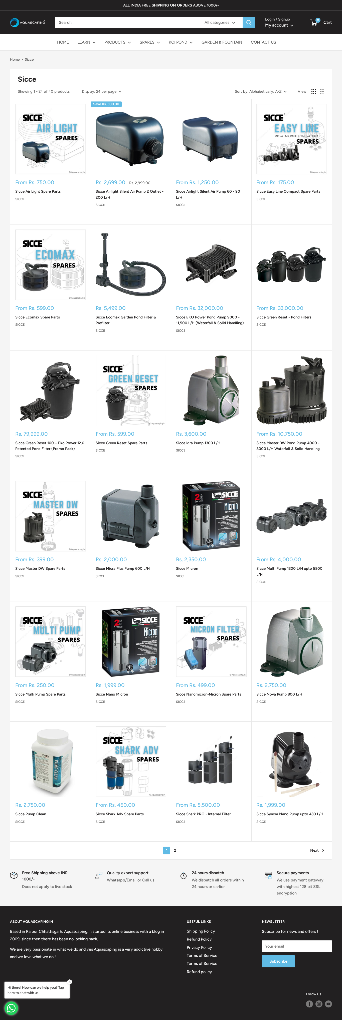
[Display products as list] (322, 91)
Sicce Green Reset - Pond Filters (283, 317)
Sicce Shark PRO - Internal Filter (203, 814)
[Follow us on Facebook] (309, 1003)
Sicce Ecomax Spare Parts (37, 317)
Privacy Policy (199, 947)
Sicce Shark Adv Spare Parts (120, 814)
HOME (63, 42)
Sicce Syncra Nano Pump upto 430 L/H (289, 814)
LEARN (84, 42)
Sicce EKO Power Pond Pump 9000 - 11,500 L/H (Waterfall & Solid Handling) (210, 320)
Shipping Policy (201, 931)
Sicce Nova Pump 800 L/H (279, 694)
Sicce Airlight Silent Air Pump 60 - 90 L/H (208, 194)
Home (15, 59)
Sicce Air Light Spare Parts (38, 191)
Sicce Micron (187, 568)
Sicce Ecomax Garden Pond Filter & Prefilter (126, 320)
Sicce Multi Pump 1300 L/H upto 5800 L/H (289, 571)
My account (277, 25)
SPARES (147, 42)
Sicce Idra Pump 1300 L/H (198, 443)
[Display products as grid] (313, 91)
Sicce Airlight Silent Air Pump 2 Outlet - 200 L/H (129, 194)
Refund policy (199, 971)
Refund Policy (199, 939)
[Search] (249, 22)
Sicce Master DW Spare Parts (40, 568)
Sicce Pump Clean (30, 814)
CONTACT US (263, 42)
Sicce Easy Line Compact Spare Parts (288, 191)
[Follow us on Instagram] (318, 1003)
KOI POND (178, 42)
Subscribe (278, 961)
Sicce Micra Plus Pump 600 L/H (123, 568)
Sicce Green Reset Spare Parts (121, 443)
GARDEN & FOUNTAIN (222, 42)
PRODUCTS (114, 42)
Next (314, 850)
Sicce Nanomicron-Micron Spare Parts (208, 694)
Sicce (20, 199)
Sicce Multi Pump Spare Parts (40, 694)
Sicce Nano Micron (112, 694)
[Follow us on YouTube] (328, 1003)
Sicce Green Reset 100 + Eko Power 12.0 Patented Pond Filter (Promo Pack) (49, 446)
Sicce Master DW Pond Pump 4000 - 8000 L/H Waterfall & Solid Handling (288, 446)
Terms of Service (202, 955)
